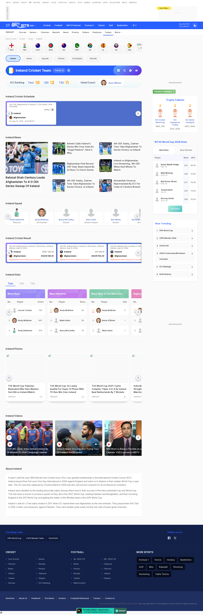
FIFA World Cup (166, 230)
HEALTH (72, 2)
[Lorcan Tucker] (14, 310)
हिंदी (30, 2)
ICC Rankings (165, 267)
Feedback (36, 598)
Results (56, 32)
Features (97, 32)
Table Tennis (162, 574)
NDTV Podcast (73, 25)
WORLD (16, 2)
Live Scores (13, 559)
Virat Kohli (164, 246)
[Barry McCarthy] (56, 330)
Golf (111, 25)
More (118, 32)
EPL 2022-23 (110, 559)
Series (33, 32)
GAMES (87, 2)
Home (13, 58)
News (66, 32)
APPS (105, 2)
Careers (97, 598)
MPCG (124, 2)
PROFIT (24, 2)
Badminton (122, 25)
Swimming (144, 574)
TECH (79, 2)
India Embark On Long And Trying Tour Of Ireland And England (78, 450)
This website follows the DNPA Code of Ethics (119, 604)
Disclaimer (49, 598)
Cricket (46, 25)
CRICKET (45, 2)
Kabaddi (163, 567)
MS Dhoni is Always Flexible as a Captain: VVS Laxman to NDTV (123, 450)
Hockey (171, 560)
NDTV (8, 2)
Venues (11, 583)
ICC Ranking (44, 583)
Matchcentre (79, 583)
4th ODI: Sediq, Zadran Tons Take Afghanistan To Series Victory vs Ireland (128, 146)
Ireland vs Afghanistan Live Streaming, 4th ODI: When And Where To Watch (127, 165)
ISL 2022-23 (79, 559)
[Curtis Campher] (140, 320)
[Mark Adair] (56, 320)
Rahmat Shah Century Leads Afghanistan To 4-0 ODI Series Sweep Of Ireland (25, 182)
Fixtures (45, 32)
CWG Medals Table (167, 238)
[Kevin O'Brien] (98, 320)
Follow (58, 70)
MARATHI (133, 2)
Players (42, 578)
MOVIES (36, 2)
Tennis (101, 25)
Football (58, 25)
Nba (151, 567)
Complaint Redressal (79, 598)
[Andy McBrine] (14, 320)
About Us (23, 598)
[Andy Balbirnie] (14, 330)
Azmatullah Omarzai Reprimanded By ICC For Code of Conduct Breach (127, 183)
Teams (108, 32)
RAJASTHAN (115, 2)
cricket (22, 39)
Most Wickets (186, 150)
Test (10, 283)
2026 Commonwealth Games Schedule (172, 256)
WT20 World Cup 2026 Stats (171, 141)
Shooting (178, 567)
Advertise (10, 598)
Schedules (77, 58)
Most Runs (164, 150)
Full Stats (175, 209)
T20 (32, 283)
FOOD (53, 2)
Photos (75, 32)
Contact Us (110, 598)
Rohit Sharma (165, 274)
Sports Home (11, 39)
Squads (45, 58)
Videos (85, 32)
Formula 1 (89, 25)
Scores (22, 32)
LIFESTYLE (62, 2)
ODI (21, 283)
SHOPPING (96, 2)
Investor (62, 598)
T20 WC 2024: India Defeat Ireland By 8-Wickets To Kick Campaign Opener (27, 450)
